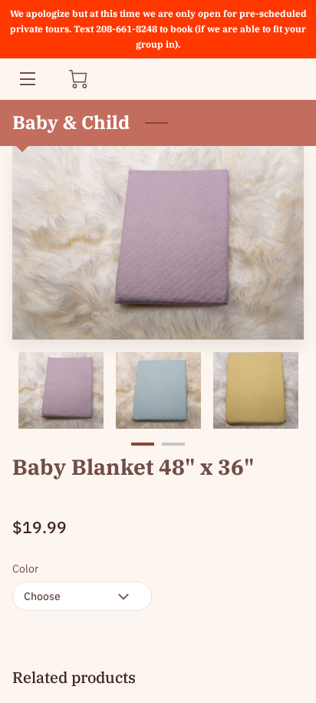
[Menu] (26, 78)
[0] (78, 79)
